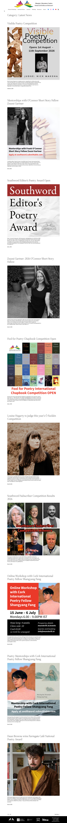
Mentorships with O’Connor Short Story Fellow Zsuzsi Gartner (33, 102)
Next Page (57, 814)
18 (10, 814)
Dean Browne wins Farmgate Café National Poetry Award (30, 738)
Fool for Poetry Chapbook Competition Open (31, 338)
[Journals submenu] (30, 9)
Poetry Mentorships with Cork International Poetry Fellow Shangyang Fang (31, 657)
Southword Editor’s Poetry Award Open (28, 180)
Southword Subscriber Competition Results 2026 (31, 497)
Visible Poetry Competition (22, 23)
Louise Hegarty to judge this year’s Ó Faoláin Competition (31, 417)
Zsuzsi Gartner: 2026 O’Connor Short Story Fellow (30, 260)
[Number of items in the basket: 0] (4, 11)
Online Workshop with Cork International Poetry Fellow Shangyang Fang (30, 577)
